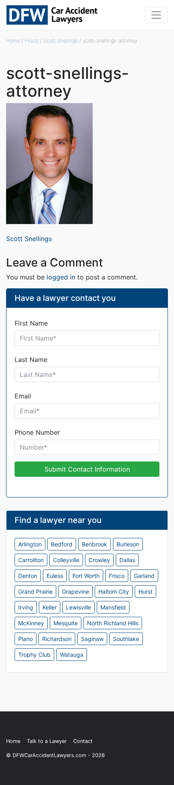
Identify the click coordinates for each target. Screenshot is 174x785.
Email (23, 396)
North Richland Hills (112, 623)
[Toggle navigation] (156, 15)
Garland (144, 575)
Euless (55, 575)
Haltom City (113, 591)
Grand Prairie (35, 591)
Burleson (128, 544)
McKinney (31, 623)
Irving (25, 607)
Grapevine (75, 591)
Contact (83, 741)
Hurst (145, 591)
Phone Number (37, 432)
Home (13, 41)
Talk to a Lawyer (47, 741)
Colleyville (66, 559)
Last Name (31, 359)
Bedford (61, 544)
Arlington (30, 544)
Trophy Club (34, 654)
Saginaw (92, 638)
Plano (25, 638)
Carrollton (31, 559)
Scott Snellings (60, 41)
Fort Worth (86, 575)
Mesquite (65, 623)
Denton (27, 575)
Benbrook (94, 544)
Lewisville (78, 607)
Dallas (127, 559)
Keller (49, 607)
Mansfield (113, 607)
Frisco (31, 41)
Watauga (71, 654)
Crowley (99, 559)
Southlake (126, 638)
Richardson (57, 638)
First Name (31, 323)
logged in (61, 277)
